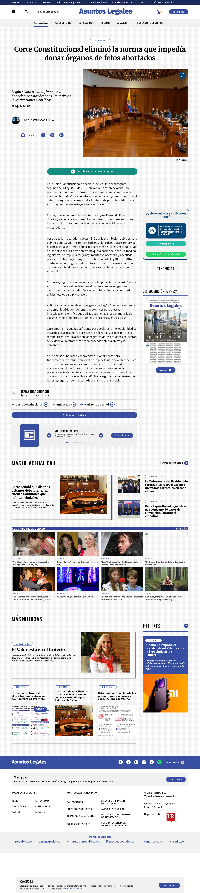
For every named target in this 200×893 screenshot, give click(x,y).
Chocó (142, 2)
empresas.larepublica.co (83, 841)
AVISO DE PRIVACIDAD (113, 809)
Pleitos (151, 626)
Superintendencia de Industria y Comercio (110, 2)
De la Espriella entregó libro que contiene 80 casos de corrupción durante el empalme (165, 511)
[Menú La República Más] (14, 12)
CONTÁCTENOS (75, 802)
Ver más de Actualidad (171, 462)
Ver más (163, 370)
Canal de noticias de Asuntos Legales (94, 171)
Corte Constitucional (29, 404)
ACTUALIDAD (41, 23)
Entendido (169, 885)
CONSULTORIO (63, 23)
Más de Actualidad (33, 463)
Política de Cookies (72, 889)
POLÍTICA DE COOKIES (78, 824)
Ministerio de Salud (96, 404)
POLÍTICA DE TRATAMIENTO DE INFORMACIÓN (116, 816)
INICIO (15, 801)
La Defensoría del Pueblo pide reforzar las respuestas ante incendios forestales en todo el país (166, 486)
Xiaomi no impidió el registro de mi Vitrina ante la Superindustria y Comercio (164, 650)
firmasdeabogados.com (121, 841)
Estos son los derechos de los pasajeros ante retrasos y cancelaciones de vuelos (117, 695)
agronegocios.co (49, 841)
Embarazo (63, 404)
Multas (46, 2)
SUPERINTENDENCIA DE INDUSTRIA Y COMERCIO (114, 824)
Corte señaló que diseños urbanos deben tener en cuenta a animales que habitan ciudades (31, 492)
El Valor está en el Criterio (38, 649)
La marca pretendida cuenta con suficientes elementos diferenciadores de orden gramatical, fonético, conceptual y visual (165, 664)
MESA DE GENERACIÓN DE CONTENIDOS (113, 802)
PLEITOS (105, 23)
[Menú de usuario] (159, 12)
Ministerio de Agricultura (70, 2)
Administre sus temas (76, 415)
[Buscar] (26, 12)
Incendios (31, 2)
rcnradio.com (178, 841)
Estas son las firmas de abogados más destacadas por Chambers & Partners (28, 695)
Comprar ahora (166, 243)
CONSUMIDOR (86, 23)
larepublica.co (22, 841)
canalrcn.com (153, 841)
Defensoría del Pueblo (163, 2)
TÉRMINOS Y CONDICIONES (81, 816)
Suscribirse (178, 12)
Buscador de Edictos (150, 23)
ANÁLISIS (122, 23)
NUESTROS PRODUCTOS (79, 809)
